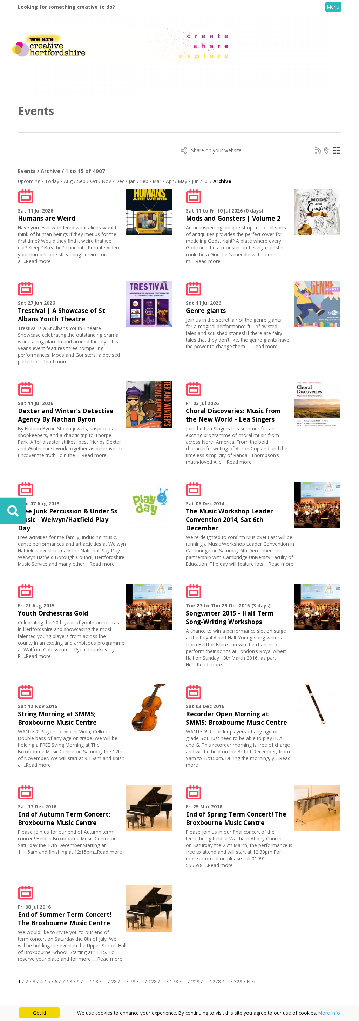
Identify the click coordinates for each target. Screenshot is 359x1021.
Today (52, 181)
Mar (157, 181)
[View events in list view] (336, 152)
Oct (93, 181)
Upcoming (29, 181)
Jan (132, 181)
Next (252, 981)
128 (152, 981)
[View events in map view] (327, 152)
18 (95, 981)
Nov (106, 181)
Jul (206, 181)
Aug (68, 181)
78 (132, 981)
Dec (120, 181)
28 (114, 981)
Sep (81, 181)
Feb (144, 181)
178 (174, 981)
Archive (222, 181)
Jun (195, 181)
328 (238, 981)
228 (195, 981)
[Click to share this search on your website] (184, 152)
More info (329, 1012)
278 (216, 981)
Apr (170, 181)
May (182, 181)
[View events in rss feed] (318, 152)
